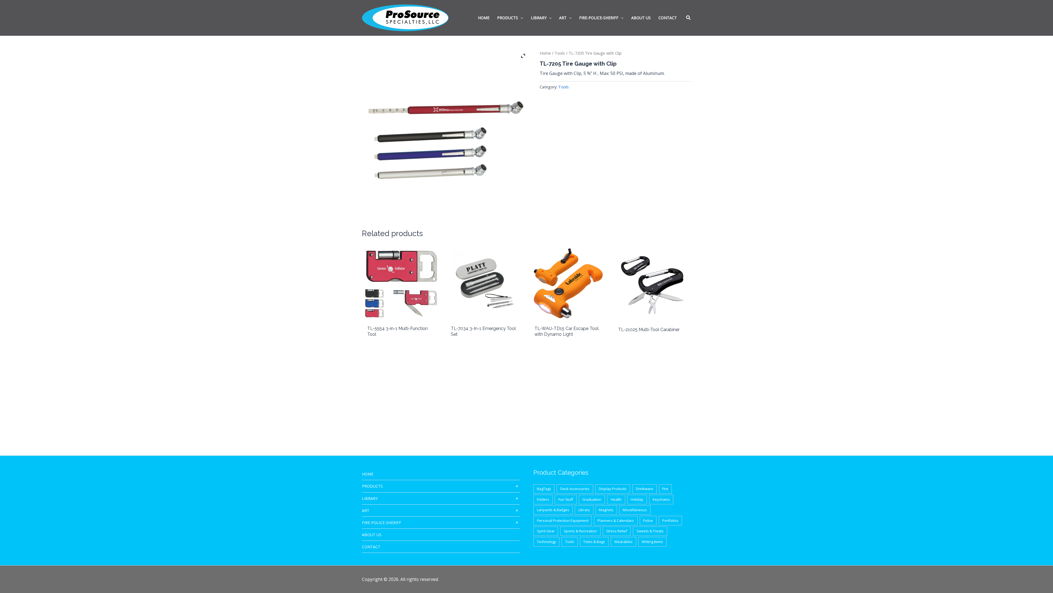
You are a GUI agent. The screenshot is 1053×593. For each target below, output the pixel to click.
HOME (367, 474)
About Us (371, 534)
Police (648, 520)
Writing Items (652, 541)
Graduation (591, 499)
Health (616, 499)
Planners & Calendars (616, 520)
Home (545, 53)
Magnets (606, 509)
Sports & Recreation (580, 530)
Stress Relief (616, 530)
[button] (688, 18)
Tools (559, 53)
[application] (520, 18)
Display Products (613, 488)
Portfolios (670, 520)
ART (365, 510)
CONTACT (371, 546)
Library (370, 498)
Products (372, 486)
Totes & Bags (594, 541)
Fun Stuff (565, 499)
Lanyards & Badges (553, 509)
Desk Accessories (575, 488)
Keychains (661, 499)
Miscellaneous (635, 509)
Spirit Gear (546, 530)
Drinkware (644, 488)
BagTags (544, 488)
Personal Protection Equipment (562, 520)
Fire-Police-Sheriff (381, 522)
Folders (543, 499)
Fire (665, 488)
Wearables (623, 541)
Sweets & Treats (650, 530)
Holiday (637, 499)
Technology (546, 541)
